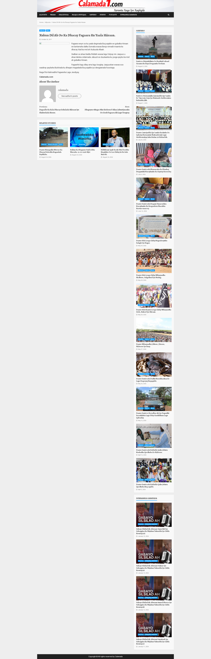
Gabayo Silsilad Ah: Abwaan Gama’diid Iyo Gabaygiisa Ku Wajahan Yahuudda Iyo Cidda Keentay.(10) (154, 515)
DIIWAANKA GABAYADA (128, 15)
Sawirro (93, 15)
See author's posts (69, 96)
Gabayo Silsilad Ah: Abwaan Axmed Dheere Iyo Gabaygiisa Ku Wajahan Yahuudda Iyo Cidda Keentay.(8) (154, 588)
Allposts (43, 15)
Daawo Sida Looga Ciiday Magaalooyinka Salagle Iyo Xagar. (154, 226)
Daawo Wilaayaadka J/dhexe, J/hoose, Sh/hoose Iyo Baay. (154, 330)
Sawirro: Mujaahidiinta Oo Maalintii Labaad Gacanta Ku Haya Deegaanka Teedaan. (154, 47)
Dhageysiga (64, 15)
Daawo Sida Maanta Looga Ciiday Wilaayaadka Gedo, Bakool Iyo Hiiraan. (154, 295)
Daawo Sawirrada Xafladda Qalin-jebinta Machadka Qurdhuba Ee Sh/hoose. (154, 436)
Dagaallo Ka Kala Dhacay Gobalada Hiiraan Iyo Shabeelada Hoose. (59, 109)
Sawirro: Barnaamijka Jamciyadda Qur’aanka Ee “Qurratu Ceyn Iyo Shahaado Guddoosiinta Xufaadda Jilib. (154, 82)
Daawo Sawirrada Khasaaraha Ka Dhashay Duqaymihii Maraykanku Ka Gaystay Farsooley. (154, 155)
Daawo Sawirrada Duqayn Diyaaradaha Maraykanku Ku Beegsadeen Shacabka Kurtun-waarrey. (154, 190)
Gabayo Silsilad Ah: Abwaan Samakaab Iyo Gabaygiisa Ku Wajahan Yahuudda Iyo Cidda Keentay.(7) (154, 625)
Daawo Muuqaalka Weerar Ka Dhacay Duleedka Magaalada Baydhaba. (53, 137)
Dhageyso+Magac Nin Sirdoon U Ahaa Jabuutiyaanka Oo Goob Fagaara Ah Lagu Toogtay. (107, 109)
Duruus (103, 15)
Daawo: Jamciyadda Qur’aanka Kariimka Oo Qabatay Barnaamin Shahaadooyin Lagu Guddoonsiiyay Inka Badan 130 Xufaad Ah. (154, 118)
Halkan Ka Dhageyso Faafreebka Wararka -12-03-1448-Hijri (84, 137)
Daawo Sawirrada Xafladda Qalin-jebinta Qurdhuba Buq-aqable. (154, 470)
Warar (52, 15)
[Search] (168, 15)
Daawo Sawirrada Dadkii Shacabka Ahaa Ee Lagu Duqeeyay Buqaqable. (154, 364)
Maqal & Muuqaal (79, 15)
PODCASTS (113, 15)
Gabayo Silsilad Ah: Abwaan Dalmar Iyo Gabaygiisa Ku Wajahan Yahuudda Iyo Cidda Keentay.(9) (154, 551)
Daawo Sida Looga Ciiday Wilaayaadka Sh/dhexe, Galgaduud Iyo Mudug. (154, 261)
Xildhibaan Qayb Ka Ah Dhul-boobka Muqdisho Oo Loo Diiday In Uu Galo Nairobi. (115, 137)
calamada (63, 90)
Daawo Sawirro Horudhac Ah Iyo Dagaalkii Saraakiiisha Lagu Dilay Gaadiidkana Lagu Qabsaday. (154, 399)
